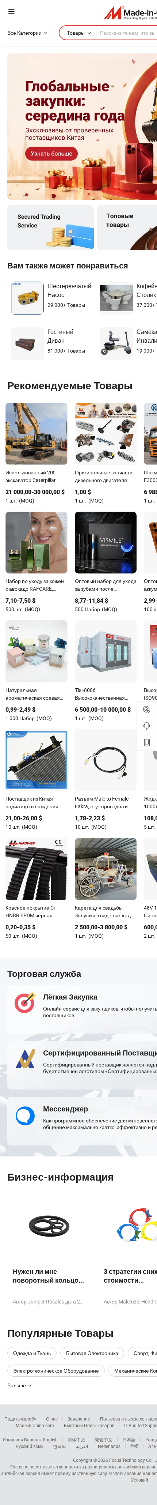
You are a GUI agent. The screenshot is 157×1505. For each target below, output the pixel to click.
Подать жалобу (20, 1419)
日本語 (128, 1439)
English (50, 1439)
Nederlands (109, 1446)
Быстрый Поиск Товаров (89, 1425)
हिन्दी (134, 1446)
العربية (82, 1446)
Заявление (79, 1419)
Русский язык (29, 1446)
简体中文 (76, 1439)
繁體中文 (103, 1439)
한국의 (59, 1446)
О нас (52, 1419)
